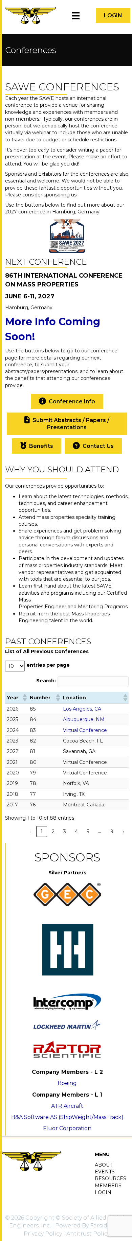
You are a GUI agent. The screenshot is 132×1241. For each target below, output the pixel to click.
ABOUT (103, 1165)
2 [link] (53, 831)
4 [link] (76, 831)
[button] (93, 446)
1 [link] (42, 831)
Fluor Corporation (67, 1128)
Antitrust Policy (88, 1233)
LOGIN (103, 1192)
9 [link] (111, 831)
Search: (46, 681)
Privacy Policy (43, 1233)
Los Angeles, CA (82, 709)
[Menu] (75, 15)
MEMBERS (108, 1186)
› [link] (123, 831)
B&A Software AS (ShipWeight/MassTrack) (67, 1117)
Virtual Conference (85, 730)
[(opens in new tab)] (67, 235)
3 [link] (64, 831)
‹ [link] (30, 831)
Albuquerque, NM (84, 719)
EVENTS (105, 1172)
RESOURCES (110, 1178)
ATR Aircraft (67, 1106)
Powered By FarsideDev (88, 1225)
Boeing (67, 1083)
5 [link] (88, 831)
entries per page (48, 665)
